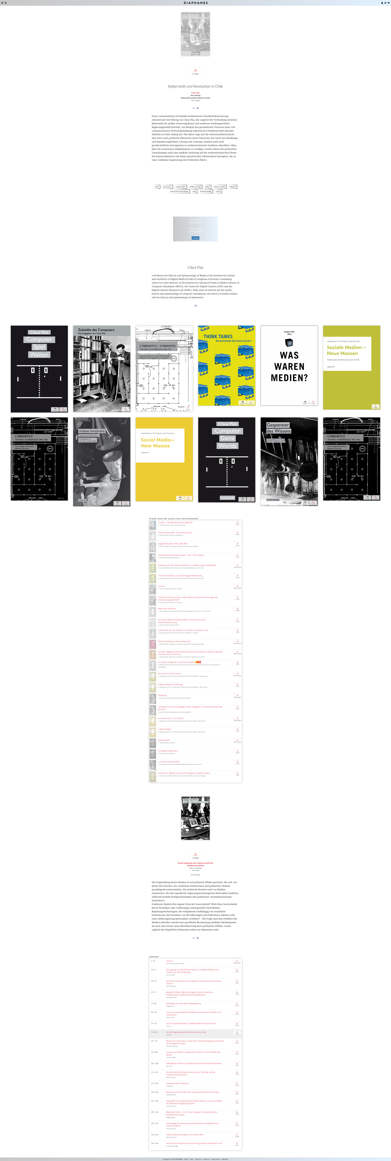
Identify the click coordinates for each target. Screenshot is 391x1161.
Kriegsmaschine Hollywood (177, 1083)
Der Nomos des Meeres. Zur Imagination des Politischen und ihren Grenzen (194, 982)
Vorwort (161, 586)
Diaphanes (195, 2)
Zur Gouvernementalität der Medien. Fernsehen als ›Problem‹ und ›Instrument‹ (193, 1013)
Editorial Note (164, 740)
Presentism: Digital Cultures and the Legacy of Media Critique (184, 773)
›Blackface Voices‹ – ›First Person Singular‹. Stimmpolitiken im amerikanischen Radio (191, 1113)
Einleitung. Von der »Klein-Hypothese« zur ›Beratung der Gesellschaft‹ (187, 565)
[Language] (385, 3)
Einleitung (162, 695)
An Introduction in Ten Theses (170, 718)
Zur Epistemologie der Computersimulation (176, 662)
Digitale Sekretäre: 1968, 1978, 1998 (172, 543)
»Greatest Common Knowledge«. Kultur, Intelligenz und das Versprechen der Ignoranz (190, 708)
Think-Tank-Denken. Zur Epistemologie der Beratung (180, 575)
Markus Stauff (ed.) (205, 863)
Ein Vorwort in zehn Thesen (169, 673)
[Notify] (193, 108)
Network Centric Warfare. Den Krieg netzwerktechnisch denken (193, 1092)
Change (195, 238)
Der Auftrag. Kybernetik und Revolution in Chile (186, 1032)
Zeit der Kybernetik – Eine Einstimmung (175, 532)
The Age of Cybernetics (168, 751)
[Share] (197, 108)
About (186, 1159)
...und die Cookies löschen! (169, 761)
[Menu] (2, 3)
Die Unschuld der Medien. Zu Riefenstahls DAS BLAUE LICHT (191, 1023)
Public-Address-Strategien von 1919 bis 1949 (184, 1134)
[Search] (6, 3)
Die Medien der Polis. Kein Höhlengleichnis (183, 1003)
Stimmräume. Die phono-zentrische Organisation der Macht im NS (194, 1143)
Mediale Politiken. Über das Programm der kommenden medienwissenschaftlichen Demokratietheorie (189, 993)
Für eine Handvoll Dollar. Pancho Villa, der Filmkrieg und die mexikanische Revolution (190, 1073)
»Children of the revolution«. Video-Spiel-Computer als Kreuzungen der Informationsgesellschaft (188, 599)
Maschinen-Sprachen (167, 608)
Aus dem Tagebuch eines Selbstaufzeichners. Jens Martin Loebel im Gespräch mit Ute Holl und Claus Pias (190, 653)
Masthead (225, 1159)
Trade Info (198, 1159)
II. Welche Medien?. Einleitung (170, 684)
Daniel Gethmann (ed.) (187, 863)
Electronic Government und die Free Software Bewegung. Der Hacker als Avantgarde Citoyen (195, 1042)
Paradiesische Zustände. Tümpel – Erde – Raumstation (181, 555)
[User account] (382, 3)
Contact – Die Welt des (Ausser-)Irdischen (175, 522)
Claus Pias (195, 93)
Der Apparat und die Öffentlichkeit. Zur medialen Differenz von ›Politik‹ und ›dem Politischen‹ (192, 971)
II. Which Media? (164, 729)
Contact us (206, 1159)
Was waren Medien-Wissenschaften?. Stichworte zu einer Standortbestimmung (182, 621)
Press (191, 1159)
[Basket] (389, 3)
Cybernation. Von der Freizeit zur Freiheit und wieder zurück (183, 630)
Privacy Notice (215, 1159)
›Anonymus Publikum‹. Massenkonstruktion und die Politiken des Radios (193, 1053)
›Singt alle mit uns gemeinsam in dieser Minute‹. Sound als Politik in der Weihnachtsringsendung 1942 (194, 1102)
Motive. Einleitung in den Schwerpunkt (174, 641)
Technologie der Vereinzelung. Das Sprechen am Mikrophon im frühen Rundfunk (192, 1125)
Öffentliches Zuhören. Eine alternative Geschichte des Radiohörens (194, 1063)
